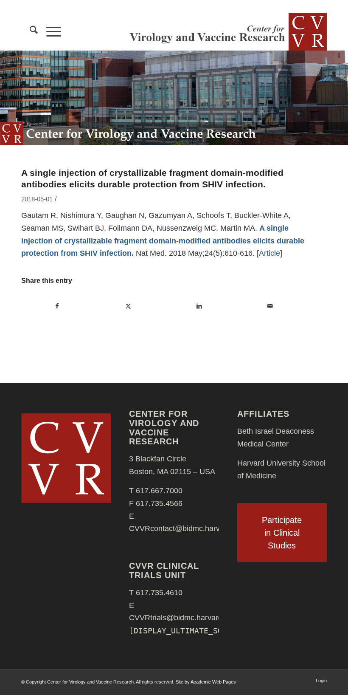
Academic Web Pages (213, 681)
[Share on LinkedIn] (199, 306)
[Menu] (49, 31)
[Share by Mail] (270, 306)
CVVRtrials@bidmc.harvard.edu (183, 617)
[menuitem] (29, 31)
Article (269, 253)
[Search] (29, 31)
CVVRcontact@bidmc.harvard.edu (187, 528)
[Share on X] (128, 306)
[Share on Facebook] (57, 306)
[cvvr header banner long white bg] (227, 31)
